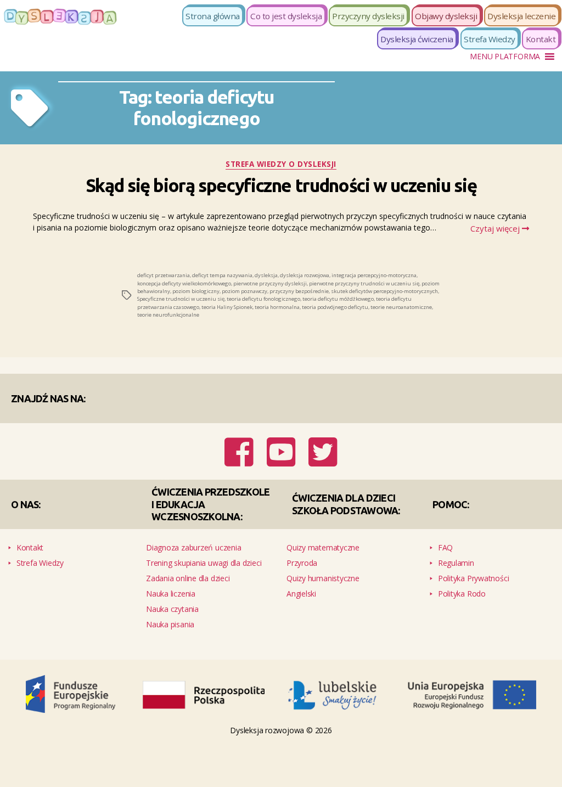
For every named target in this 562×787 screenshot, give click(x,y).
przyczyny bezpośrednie (299, 288)
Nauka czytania (172, 595)
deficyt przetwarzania (163, 272)
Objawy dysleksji (446, 15)
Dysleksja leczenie (521, 15)
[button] (505, 56)
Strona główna (213, 15)
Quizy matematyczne (322, 534)
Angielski (301, 580)
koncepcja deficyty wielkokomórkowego (184, 280)
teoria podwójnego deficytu (335, 304)
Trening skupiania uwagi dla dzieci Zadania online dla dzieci (204, 557)
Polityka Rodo (462, 580)
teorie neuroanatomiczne (401, 304)
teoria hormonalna (277, 304)
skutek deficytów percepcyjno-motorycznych (384, 288)
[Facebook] (242, 451)
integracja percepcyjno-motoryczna (374, 272)
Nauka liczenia (170, 580)
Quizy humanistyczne (322, 564)
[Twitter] (320, 451)
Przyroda (301, 549)
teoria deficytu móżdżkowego (338, 296)
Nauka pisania (170, 610)
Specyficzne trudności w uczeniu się (180, 296)
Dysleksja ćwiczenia (416, 38)
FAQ (445, 534)
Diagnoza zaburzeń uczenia (193, 534)
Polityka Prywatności (473, 564)
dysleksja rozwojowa (304, 272)
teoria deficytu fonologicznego (263, 296)
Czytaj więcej (498, 225)
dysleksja (266, 272)
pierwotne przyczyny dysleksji (270, 280)
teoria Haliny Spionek (226, 304)
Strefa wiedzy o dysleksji (281, 164)
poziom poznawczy (244, 288)
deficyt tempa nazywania (222, 272)
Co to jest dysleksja (286, 15)
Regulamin (456, 549)
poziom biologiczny (196, 288)
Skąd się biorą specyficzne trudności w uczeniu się (281, 184)
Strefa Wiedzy (489, 38)
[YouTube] (282, 451)
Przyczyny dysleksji (368, 15)
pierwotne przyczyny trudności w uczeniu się (364, 280)
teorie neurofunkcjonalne (168, 312)
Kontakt (541, 38)
